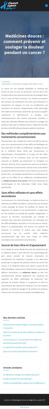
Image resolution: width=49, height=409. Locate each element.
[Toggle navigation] (46, 5)
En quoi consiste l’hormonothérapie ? (17, 379)
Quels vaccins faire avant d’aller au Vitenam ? (20, 351)
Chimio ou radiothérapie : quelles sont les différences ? (24, 383)
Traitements (7, 81)
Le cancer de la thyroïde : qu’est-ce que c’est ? (20, 347)
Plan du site (24, 407)
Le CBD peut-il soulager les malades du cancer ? (21, 374)
